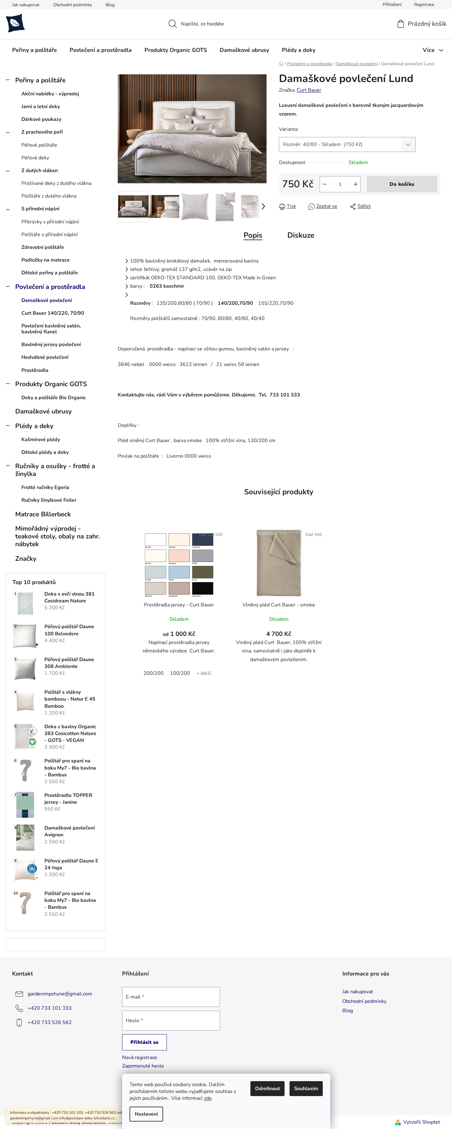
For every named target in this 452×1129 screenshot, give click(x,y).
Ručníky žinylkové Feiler (48, 500)
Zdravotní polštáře (42, 247)
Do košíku (402, 184)
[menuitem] (34, 50)
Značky (25, 558)
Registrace (424, 4)
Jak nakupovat (25, 5)
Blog (110, 5)
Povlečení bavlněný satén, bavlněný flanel (51, 328)
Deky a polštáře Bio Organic (53, 397)
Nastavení (146, 1114)
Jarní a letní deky (40, 106)
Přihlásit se (144, 1042)
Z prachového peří (42, 132)
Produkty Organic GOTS (51, 384)
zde (208, 1098)
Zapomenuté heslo (143, 1066)
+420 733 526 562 (50, 1022)
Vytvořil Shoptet (421, 1122)
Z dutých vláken (39, 170)
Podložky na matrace (45, 260)
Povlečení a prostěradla (50, 286)
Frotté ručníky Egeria (45, 487)
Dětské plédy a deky (45, 452)
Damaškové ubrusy (43, 411)
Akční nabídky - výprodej (50, 93)
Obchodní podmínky (72, 5)
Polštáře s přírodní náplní (49, 234)
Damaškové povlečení (46, 300)
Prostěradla (34, 370)
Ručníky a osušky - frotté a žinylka (55, 470)
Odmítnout (267, 1088)
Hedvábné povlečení (44, 357)
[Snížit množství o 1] (324, 184)
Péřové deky (35, 157)
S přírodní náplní (40, 208)
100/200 (180, 673)
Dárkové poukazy (41, 119)
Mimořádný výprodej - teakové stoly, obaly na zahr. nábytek (57, 536)
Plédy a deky (34, 426)
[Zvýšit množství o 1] (355, 184)
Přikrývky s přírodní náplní (50, 221)
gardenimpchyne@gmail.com (60, 993)
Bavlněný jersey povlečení (51, 344)
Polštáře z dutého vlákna (48, 196)
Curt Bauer (309, 90)
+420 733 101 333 (50, 1008)
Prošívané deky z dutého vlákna (56, 183)
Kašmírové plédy (40, 439)
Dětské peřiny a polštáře (49, 272)
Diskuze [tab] (300, 235)
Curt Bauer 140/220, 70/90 (52, 313)
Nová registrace (139, 1057)
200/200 (154, 673)
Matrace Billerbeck (43, 514)
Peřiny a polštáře (40, 80)
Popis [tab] (253, 235)
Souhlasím (306, 1088)
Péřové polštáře (39, 145)
